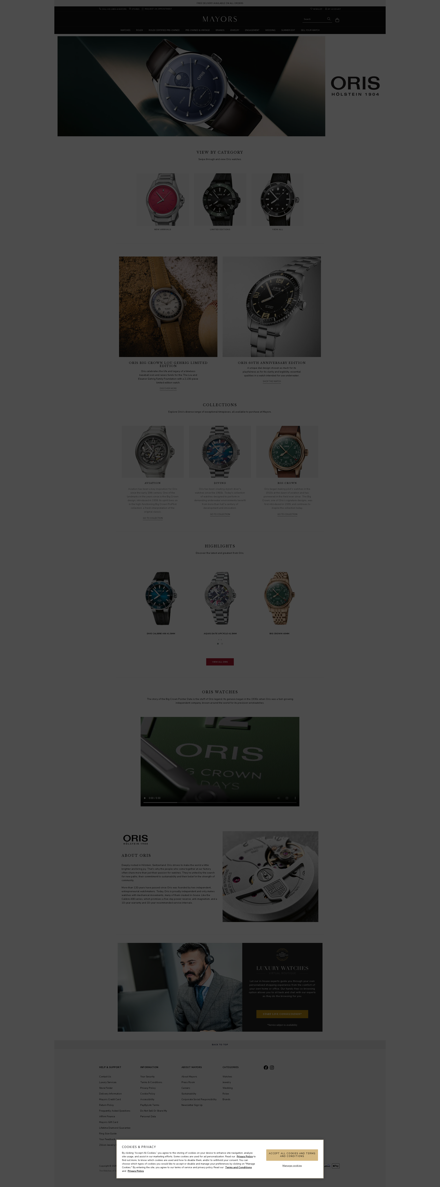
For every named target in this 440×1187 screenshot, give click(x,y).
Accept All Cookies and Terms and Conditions (292, 1155)
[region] (220, 1159)
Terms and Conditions (238, 1167)
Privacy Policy (245, 1156)
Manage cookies (292, 1165)
